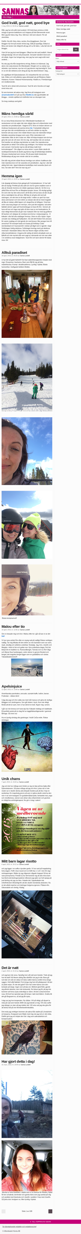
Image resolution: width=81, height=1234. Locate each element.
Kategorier (59, 71)
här (31, 128)
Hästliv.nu (30, 95)
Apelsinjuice (12, 686)
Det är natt (10, 968)
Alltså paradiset (14, 253)
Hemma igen (12, 176)
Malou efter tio (13, 626)
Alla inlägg (7, 17)
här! (3, 636)
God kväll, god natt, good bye (25, 23)
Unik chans (11, 779)
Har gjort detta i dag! (19, 1061)
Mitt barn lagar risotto (19, 861)
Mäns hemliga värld (17, 114)
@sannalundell (8, 95)
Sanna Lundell (23, 26)
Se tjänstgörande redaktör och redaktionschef (19, 1227)
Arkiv (57, 58)
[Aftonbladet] (9, 2)
